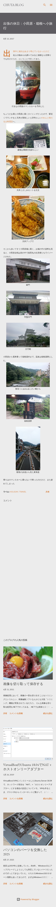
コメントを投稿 (16, 713)
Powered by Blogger (29, 899)
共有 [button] (47, 492)
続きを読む (48, 713)
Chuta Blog (13, 5)
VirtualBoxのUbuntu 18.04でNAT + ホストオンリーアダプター (27, 767)
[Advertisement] (28, 602)
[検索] (44, 5)
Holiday (14, 492)
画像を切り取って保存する (23, 684)
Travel (22, 492)
